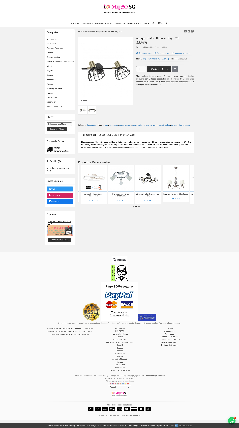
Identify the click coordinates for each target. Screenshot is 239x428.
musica (90, 331)
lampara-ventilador (59, 331)
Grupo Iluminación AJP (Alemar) (156, 59)
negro (121, 125)
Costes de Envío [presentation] (109, 135)
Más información (185, 425)
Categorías (87, 23)
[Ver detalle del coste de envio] (50, 150)
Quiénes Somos (134, 23)
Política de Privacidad (169, 337)
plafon (140, 125)
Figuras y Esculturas (55, 48)
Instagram (55, 195)
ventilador (85, 334)
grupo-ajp (148, 125)
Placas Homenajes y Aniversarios (60, 61)
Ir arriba (170, 328)
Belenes (50, 75)
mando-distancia (75, 331)
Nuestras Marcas (103, 23)
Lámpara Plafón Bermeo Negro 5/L (148, 195)
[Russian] (123, 384)
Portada (75, 23)
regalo (62, 334)
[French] (113, 384)
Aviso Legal (169, 334)
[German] (116, 384)
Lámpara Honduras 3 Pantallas (175, 194)
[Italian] (118, 384)
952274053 (150, 375)
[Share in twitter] (189, 31)
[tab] (88, 135)
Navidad (50, 93)
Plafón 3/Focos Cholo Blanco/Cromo (121, 195)
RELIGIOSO (51, 44)
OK (176, 425)
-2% (69, 229)
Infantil (49, 66)
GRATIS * (57, 148)
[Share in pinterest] (192, 31)
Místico (50, 53)
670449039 (160, 375)
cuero (134, 125)
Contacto (120, 23)
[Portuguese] (120, 384)
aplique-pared (158, 125)
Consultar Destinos (61, 151)
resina (79, 334)
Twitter (54, 189)
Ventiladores (52, 39)
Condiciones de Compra (170, 339)
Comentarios (184, 125)
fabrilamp (67, 328)
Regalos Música (53, 57)
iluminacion (113, 125)
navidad (53, 334)
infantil (87, 328)
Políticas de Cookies (169, 345)
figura (72, 328)
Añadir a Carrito (160, 69)
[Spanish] (125, 384)
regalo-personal (71, 334)
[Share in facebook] (185, 31)
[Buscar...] (166, 23)
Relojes (50, 84)
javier (91, 328)
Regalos (50, 70)
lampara (128, 125)
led (68, 331)
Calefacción (52, 97)
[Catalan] (128, 384)
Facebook (55, 202)
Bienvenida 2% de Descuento (59, 222)
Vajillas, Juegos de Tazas (57, 106)
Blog (146, 23)
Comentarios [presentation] (129, 135)
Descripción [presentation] (89, 135)
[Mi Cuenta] (152, 23)
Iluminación (51, 79)
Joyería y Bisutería (54, 88)
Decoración (51, 102)
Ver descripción (163, 53)
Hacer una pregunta (182, 53)
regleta (167, 125)
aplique (105, 125)
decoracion (60, 328)
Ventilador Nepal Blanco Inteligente (93, 195)
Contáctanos (169, 331)
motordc (84, 331)
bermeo (174, 125)
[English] (111, 384)
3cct (48, 328)
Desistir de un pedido (169, 342)
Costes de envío (145, 53)
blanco (52, 328)
